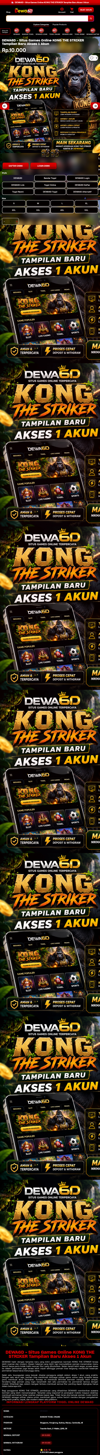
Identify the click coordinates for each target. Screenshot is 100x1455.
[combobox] (47, 18)
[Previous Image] (4, 106)
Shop (8, 12)
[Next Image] (95, 106)
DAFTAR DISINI (16, 166)
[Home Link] (24, 10)
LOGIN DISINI (43, 166)
